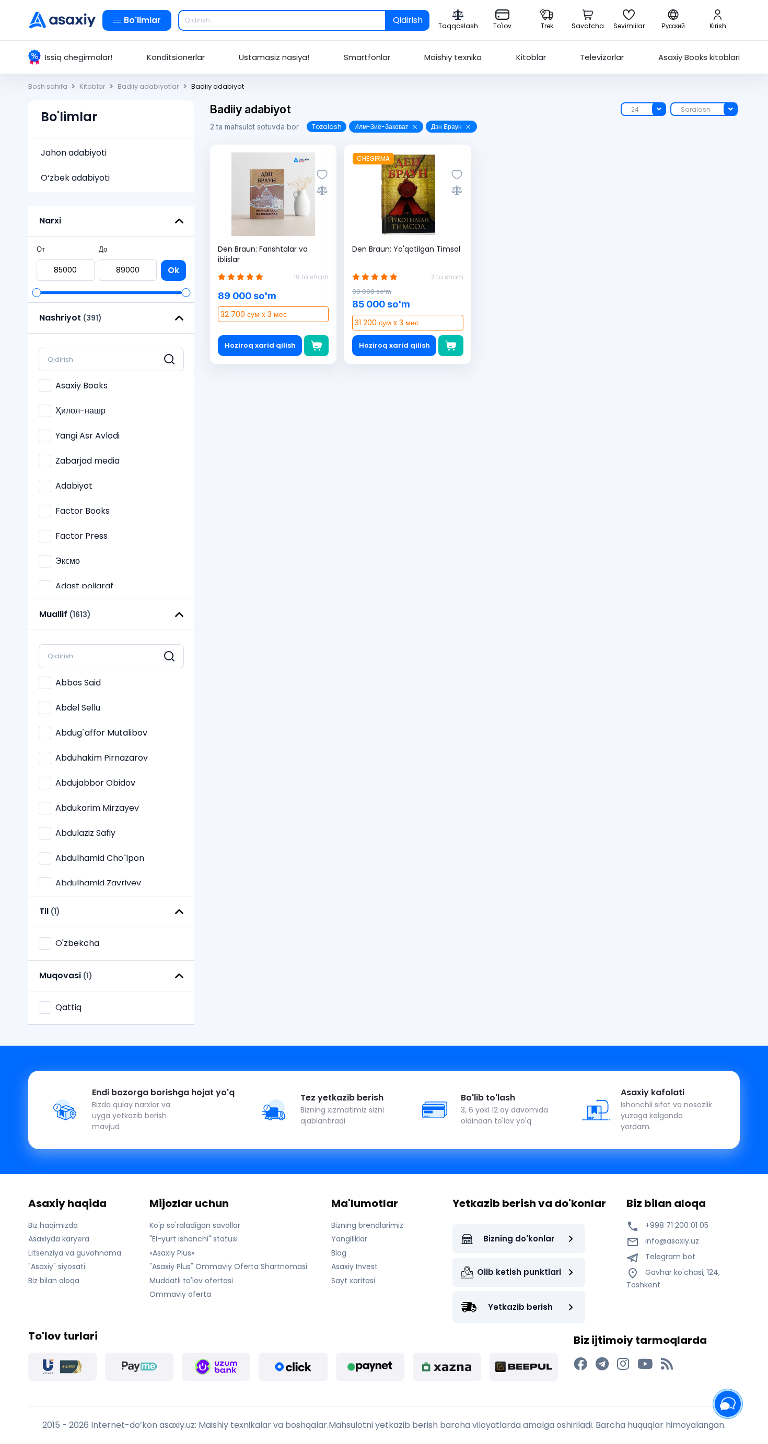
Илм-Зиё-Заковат (381, 126)
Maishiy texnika (453, 57)
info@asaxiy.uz (672, 1241)
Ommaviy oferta (180, 1294)
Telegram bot (669, 1256)
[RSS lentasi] (667, 1364)
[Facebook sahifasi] (580, 1364)
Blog (338, 1253)
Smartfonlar (367, 57)
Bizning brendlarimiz (367, 1225)
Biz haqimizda (53, 1225)
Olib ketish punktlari (519, 1272)
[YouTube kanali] (645, 1364)
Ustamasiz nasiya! (274, 57)
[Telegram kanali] (602, 1364)
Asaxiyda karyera (58, 1239)
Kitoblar (531, 57)
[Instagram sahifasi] (623, 1364)
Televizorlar (602, 57)
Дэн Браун (446, 126)
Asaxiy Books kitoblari (699, 57)
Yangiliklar (349, 1239)
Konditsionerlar (176, 57)
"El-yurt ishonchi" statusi (193, 1239)
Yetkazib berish (520, 1306)
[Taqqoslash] (322, 190)
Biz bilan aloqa (53, 1280)
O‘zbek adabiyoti (75, 178)
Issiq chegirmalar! (78, 57)
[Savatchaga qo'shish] (316, 345)
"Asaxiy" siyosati (56, 1266)
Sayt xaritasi (353, 1280)
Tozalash (327, 126)
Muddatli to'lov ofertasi (191, 1280)
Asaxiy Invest (354, 1266)
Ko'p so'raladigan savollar (194, 1225)
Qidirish (408, 20)
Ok (173, 270)
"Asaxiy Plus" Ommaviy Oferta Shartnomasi (228, 1266)
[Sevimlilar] (322, 174)
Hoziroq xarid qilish (260, 345)
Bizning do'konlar (518, 1238)
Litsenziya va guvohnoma (74, 1253)
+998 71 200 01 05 (675, 1225)
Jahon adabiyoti (74, 153)
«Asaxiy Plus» (171, 1253)
